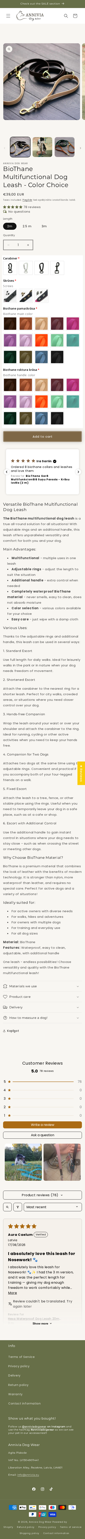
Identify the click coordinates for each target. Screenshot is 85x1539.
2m (9, 226)
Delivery (14, 1375)
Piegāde (27, 200)
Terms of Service (21, 1357)
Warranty (15, 1394)
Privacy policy (19, 1366)
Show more (40, 1323)
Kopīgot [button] (13, 1031)
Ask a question (42, 1135)
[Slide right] (80, 148)
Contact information (24, 1403)
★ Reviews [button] (81, 773)
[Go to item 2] (62, 1162)
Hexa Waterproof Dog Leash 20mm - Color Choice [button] (35, 1319)
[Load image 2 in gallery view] (42, 147)
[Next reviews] (78, 472)
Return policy (18, 1385)
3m (44, 226)
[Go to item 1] (23, 1162)
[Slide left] (4, 148)
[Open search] (7, 1207)
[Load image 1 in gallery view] (20, 147)
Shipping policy (29, 1533)
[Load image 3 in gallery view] (64, 147)
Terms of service (70, 1527)
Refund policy (25, 1527)
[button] (8, 15)
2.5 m (27, 226)
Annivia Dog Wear (40, 1522)
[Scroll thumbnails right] (77, 1162)
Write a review (42, 1124)
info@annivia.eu (28, 1474)
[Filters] (17, 1207)
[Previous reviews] (6, 472)
